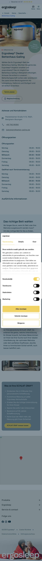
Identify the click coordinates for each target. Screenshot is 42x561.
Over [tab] (34, 242)
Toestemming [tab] (7, 242)
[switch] (36, 285)
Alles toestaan (21, 309)
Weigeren (21, 323)
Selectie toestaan (21, 316)
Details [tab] (21, 242)
